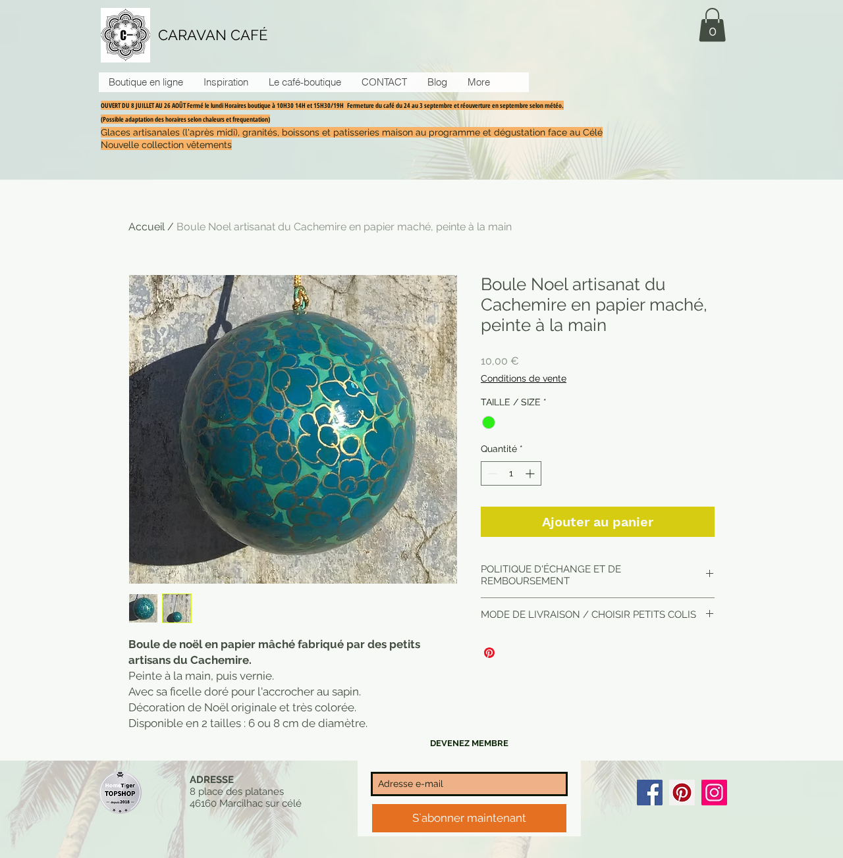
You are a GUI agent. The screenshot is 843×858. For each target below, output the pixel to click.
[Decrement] (491, 473)
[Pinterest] (682, 792)
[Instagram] (714, 792)
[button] (712, 24)
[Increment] (531, 473)
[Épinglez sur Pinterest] (489, 653)
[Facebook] (650, 792)
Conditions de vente (523, 378)
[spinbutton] (511, 473)
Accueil (146, 226)
